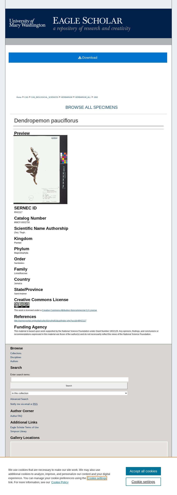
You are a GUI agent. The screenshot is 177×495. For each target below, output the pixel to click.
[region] (88, 476)
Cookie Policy (59, 482)
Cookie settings (96, 478)
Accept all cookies (143, 471)
